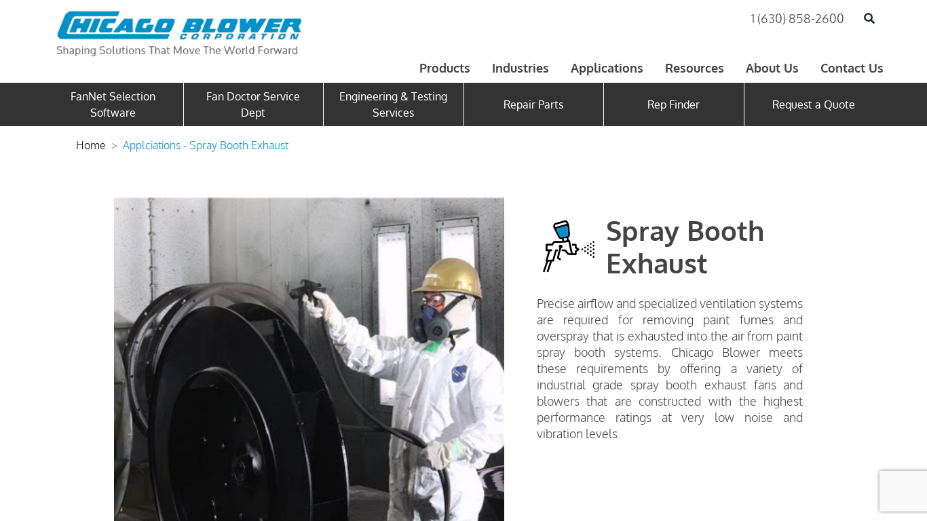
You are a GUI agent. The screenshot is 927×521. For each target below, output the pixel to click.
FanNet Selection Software (113, 104)
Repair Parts (533, 104)
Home (91, 145)
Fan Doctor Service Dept (253, 104)
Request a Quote (813, 104)
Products (444, 67)
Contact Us (852, 67)
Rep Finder (673, 104)
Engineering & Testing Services (393, 104)
